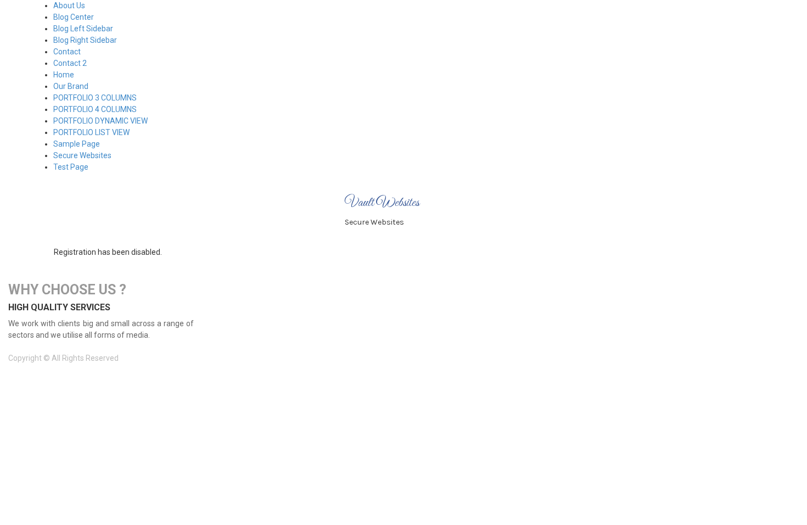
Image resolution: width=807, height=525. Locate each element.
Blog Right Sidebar (85, 40)
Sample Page (76, 143)
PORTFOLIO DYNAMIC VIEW (100, 120)
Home (63, 74)
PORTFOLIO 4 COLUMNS (95, 109)
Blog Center (73, 17)
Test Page (70, 167)
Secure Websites (82, 155)
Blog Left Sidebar (83, 28)
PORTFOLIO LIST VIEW (91, 132)
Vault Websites (382, 202)
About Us (69, 5)
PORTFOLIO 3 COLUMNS (95, 97)
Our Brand (70, 86)
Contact (67, 51)
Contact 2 (70, 63)
